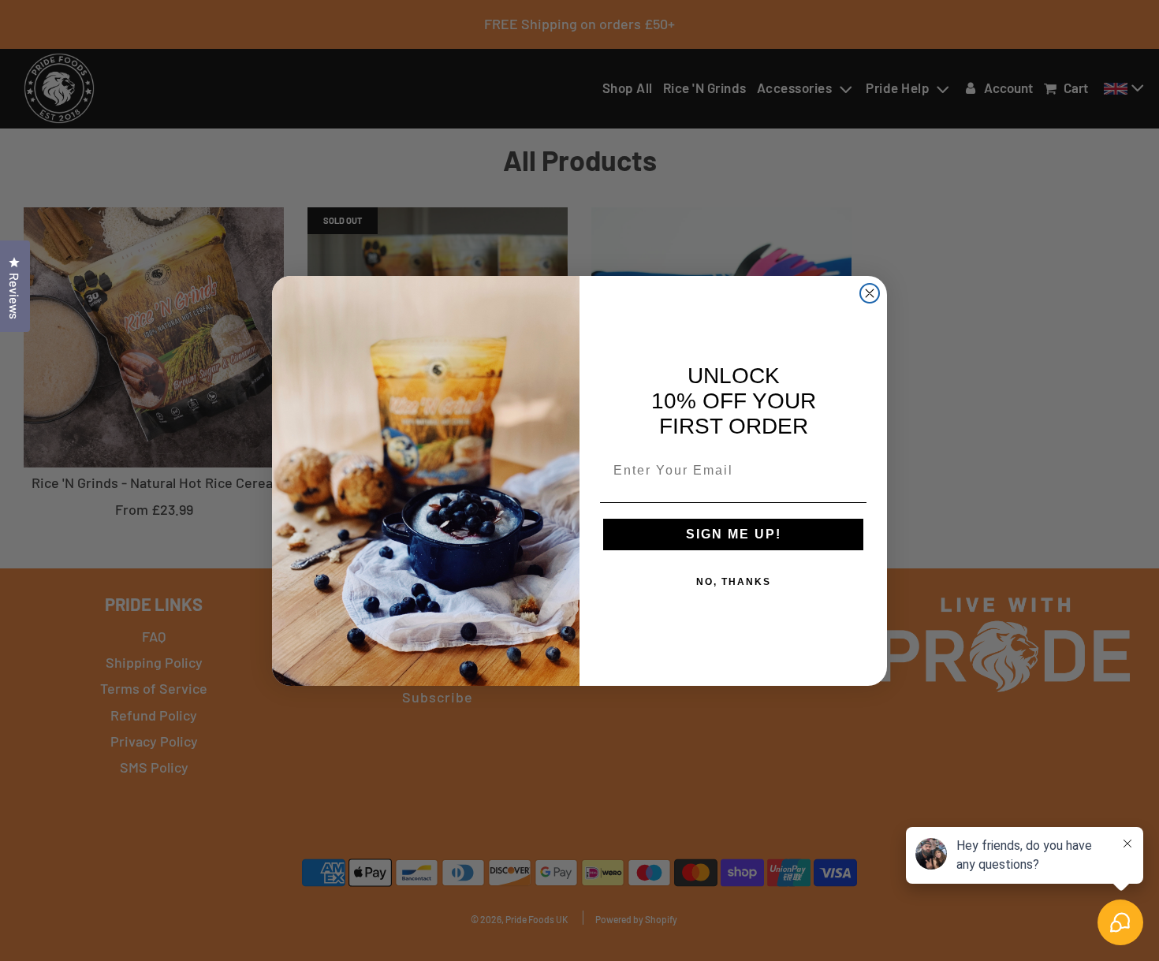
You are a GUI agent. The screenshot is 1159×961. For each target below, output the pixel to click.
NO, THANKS (733, 581)
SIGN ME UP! (733, 534)
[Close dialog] (869, 293)
